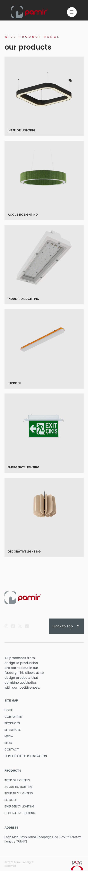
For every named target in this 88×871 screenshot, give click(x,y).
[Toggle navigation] (72, 12)
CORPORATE (13, 717)
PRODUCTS (12, 723)
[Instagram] (6, 626)
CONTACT (12, 749)
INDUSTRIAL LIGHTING (24, 299)
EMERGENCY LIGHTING (24, 467)
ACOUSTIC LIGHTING (23, 215)
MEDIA (9, 736)
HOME (9, 710)
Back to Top (63, 626)
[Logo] (29, 12)
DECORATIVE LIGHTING (24, 551)
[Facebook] (13, 626)
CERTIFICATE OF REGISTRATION (26, 756)
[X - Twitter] (20, 626)
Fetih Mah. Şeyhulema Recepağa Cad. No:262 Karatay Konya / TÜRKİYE (43, 839)
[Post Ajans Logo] (77, 865)
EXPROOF (15, 383)
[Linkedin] (27, 626)
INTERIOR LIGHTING (22, 130)
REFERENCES (13, 730)
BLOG (8, 743)
